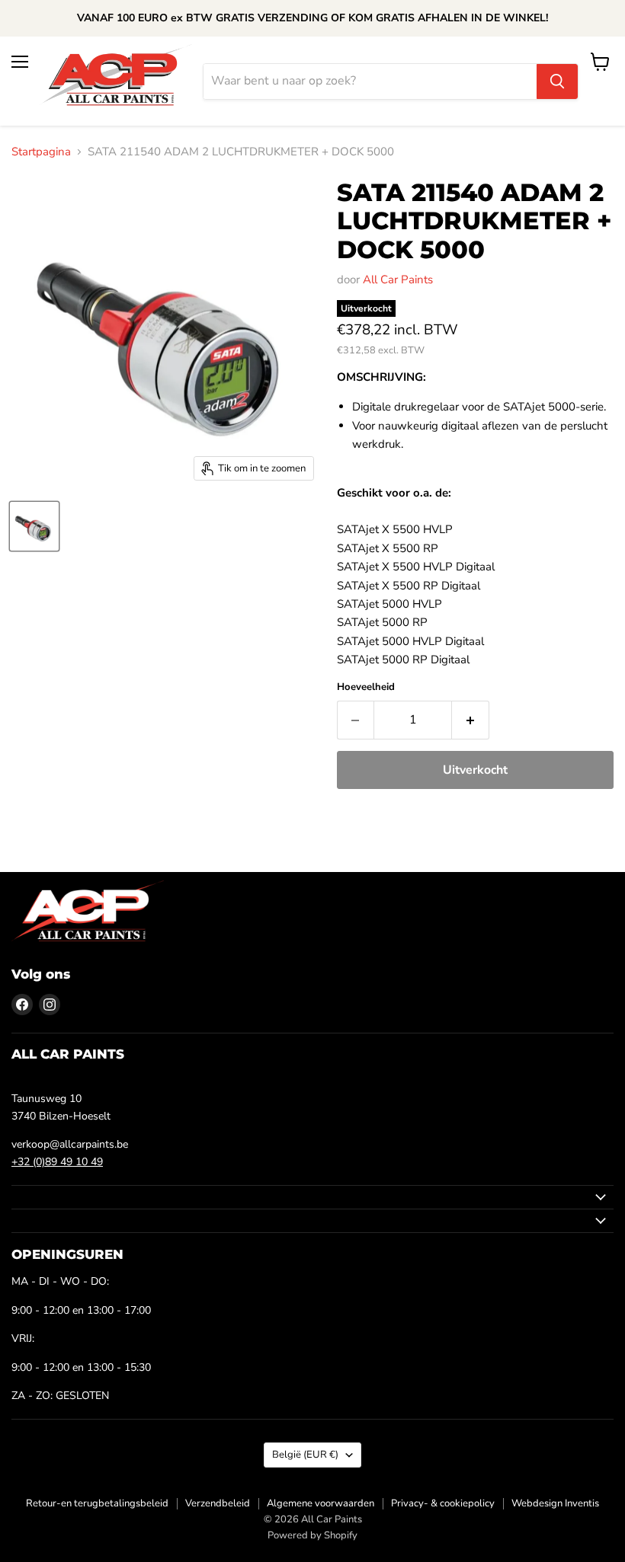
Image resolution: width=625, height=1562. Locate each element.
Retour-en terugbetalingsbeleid (97, 1503)
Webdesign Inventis (555, 1503)
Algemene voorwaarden (320, 1503)
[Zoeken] (557, 81)
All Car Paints (398, 279)
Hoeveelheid (366, 687)
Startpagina (41, 151)
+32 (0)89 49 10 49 (57, 1162)
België (305, 1454)
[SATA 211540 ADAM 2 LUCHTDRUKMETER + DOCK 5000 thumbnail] (34, 526)
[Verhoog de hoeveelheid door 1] (470, 720)
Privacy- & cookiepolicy (443, 1503)
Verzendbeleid (217, 1503)
